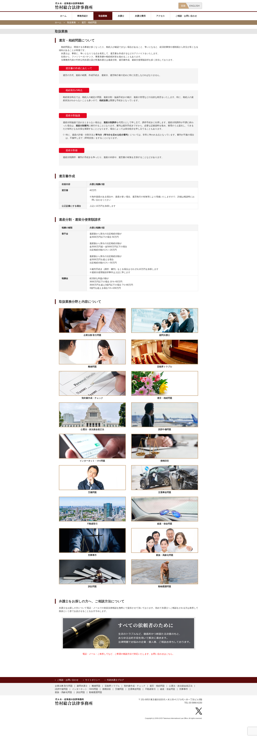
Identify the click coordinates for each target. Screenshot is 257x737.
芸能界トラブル (112, 686)
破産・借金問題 (167, 689)
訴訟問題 (80, 692)
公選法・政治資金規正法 (180, 686)
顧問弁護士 (82, 686)
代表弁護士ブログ (115, 680)
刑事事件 (183, 689)
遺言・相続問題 (157, 686)
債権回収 (106, 689)
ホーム (63, 16)
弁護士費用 (140, 16)
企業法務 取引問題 (64, 686)
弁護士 (121, 16)
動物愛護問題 (95, 692)
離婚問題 (96, 686)
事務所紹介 (82, 16)
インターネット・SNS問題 (85, 689)
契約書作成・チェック (134, 686)
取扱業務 (103, 16)
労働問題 (119, 689)
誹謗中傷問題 (61, 689)
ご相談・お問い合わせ (186, 16)
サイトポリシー (92, 680)
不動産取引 (150, 689)
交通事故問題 (134, 689)
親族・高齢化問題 (63, 692)
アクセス (160, 16)
